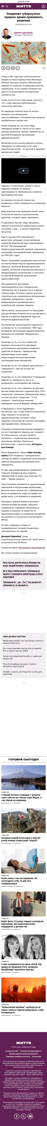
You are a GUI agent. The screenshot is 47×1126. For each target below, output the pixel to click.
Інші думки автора (14, 636)
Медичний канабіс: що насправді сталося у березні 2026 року (23, 642)
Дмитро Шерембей (23, 33)
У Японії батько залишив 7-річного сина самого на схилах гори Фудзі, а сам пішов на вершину (21, 797)
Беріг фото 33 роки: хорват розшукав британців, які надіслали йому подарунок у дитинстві (22, 924)
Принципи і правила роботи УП (18, 1056)
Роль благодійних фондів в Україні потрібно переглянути (19, 665)
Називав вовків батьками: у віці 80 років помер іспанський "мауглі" (20, 839)
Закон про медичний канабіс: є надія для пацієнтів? (22, 657)
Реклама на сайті (11, 1051)
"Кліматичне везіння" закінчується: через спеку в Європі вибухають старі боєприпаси (22, 1010)
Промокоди (36, 1056)
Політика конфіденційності (31, 1051)
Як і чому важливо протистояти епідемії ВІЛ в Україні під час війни (22, 649)
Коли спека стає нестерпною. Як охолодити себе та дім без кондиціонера (19, 881)
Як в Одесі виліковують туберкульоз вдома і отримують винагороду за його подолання (23, 574)
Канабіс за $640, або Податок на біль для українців (22, 673)
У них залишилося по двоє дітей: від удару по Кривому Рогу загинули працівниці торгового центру (21, 967)
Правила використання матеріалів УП (23, 1054)
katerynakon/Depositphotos (32, 547)
